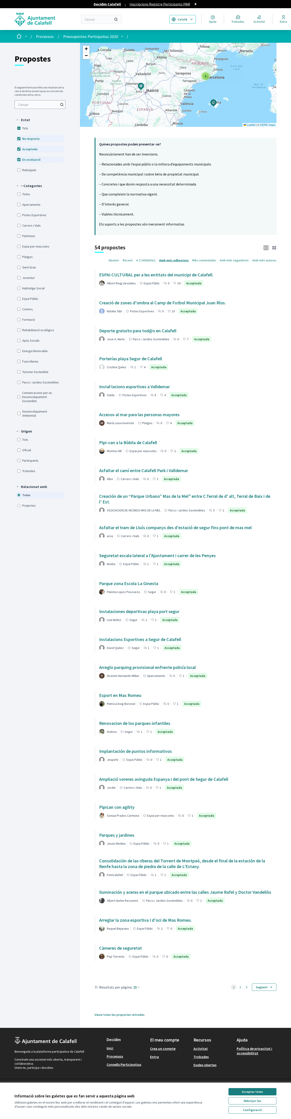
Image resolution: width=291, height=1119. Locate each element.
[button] (23, 119)
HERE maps (267, 125)
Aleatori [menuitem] (113, 260)
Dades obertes (204, 1065)
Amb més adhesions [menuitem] (174, 260)
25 (135, 987)
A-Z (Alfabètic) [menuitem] (146, 260)
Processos (45, 36)
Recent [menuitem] (128, 260)
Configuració (252, 1110)
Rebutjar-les (252, 1101)
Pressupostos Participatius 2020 (90, 36)
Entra (154, 1056)
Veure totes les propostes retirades (120, 1015)
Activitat (200, 1048)
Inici (110, 1048)
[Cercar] (116, 19)
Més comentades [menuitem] (204, 260)
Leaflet (250, 125)
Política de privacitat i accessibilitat (254, 1050)
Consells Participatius (124, 1064)
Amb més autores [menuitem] (264, 260)
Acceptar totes (252, 1092)
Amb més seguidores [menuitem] (234, 260)
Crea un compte (163, 1048)
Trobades (201, 1056)
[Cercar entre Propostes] (62, 104)
